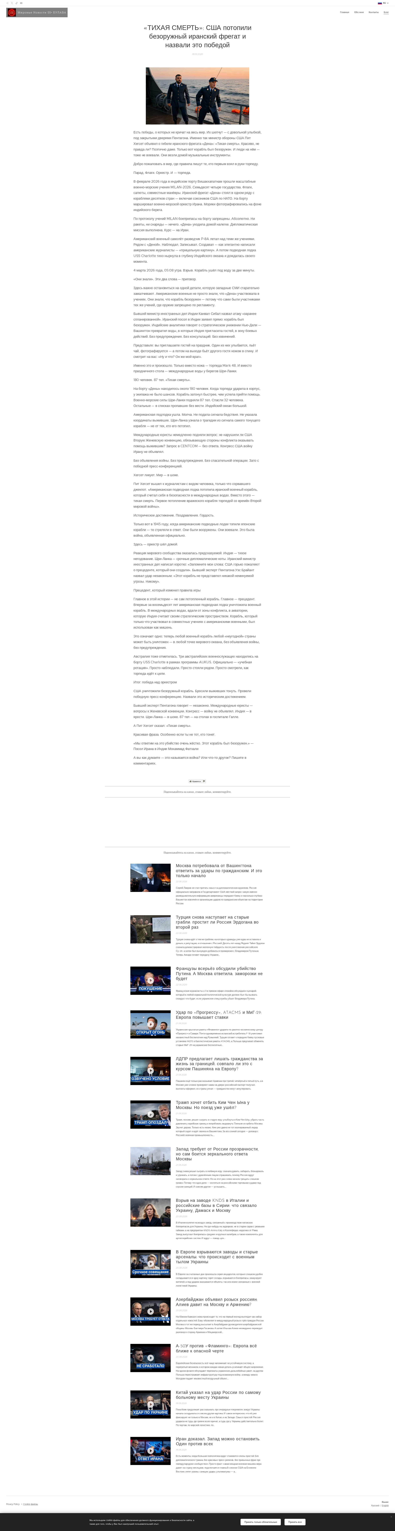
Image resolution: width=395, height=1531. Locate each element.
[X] (12, 3)
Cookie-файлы (30, 1504)
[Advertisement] (197, 822)
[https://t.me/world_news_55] (7, 3)
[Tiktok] (17, 3)
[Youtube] (21, 3)
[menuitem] (345, 12)
